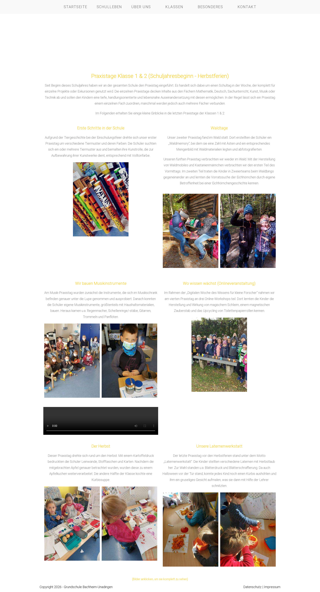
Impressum (272, 587)
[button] (165, 230)
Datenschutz (252, 587)
